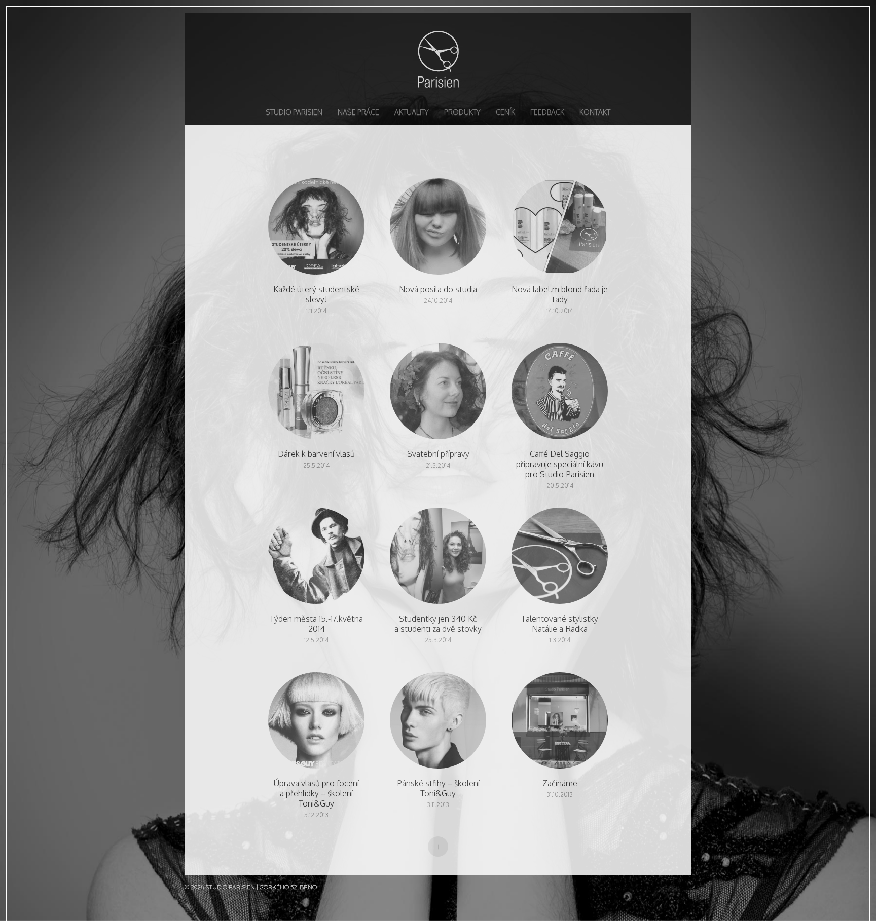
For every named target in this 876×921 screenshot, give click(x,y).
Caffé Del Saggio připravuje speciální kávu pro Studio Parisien (560, 396)
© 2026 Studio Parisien (221, 887)
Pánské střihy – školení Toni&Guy (438, 725)
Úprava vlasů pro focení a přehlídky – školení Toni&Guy (316, 725)
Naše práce (358, 112)
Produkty (462, 112)
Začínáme (560, 725)
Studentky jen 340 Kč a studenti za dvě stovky (438, 560)
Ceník (505, 112)
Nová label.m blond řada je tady (560, 231)
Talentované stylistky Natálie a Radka (560, 560)
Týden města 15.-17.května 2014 (316, 560)
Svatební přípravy (438, 396)
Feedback (547, 112)
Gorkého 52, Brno (288, 887)
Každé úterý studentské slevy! (316, 231)
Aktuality (411, 112)
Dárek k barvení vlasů (316, 396)
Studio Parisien (438, 59)
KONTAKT (594, 112)
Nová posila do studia (438, 231)
